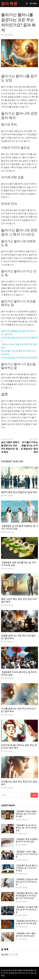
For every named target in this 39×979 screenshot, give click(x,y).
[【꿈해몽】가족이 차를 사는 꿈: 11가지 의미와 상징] (7, 852)
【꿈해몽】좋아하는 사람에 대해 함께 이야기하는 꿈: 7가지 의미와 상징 (27, 895)
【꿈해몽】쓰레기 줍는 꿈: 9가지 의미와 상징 (26, 934)
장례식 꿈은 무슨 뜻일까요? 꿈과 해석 (19, 492)
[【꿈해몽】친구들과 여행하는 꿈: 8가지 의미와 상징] (7, 907)
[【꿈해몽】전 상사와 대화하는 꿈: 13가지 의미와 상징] (7, 825)
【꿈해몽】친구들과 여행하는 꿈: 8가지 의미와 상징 (27, 909)
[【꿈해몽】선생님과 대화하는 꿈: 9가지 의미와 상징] (7, 879)
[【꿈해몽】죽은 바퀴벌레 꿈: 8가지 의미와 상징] (7, 839)
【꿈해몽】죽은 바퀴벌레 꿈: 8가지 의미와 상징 (27, 840)
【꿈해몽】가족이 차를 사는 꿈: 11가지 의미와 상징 (26, 854)
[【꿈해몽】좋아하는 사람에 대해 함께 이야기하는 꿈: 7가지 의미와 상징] (7, 893)
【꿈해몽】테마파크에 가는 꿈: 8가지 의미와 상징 (27, 922)
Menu (35, 3)
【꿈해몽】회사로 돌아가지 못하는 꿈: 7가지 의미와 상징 (27, 868)
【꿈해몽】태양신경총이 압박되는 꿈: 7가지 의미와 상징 (26, 813)
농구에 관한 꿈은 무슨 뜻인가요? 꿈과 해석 (19, 357)
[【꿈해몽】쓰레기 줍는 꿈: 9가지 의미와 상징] (7, 933)
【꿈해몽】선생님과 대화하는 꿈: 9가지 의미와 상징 (27, 881)
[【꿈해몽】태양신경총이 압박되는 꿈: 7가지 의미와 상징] (7, 811)
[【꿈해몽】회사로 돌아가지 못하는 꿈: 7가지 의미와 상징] (7, 865)
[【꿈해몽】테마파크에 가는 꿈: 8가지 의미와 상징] (7, 921)
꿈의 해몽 (9, 3)
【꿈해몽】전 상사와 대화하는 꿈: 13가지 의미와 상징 (26, 827)
